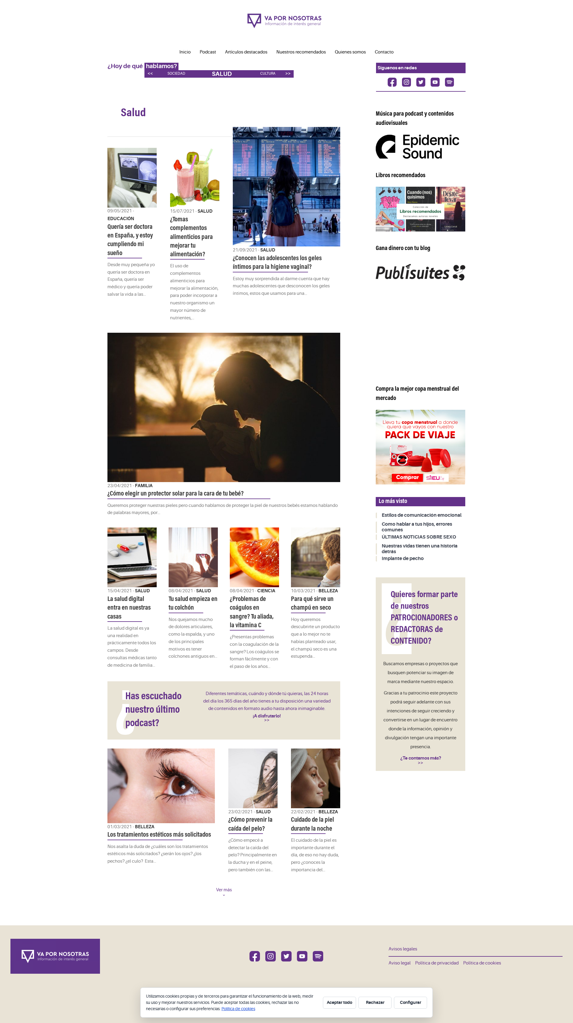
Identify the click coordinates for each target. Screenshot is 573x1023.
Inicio (185, 52)
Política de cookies (482, 963)
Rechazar (375, 1002)
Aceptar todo (339, 1002)
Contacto (384, 52)
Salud (222, 73)
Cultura (267, 74)
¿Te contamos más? (420, 758)
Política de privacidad (437, 963)
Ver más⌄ (224, 892)
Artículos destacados (246, 52)
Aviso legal (400, 963)
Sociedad (176, 74)
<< (150, 73)
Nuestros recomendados (301, 52)
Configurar (410, 1002)
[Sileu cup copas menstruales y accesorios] (420, 447)
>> (288, 73)
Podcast (208, 52)
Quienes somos (350, 52)
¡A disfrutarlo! (267, 716)
